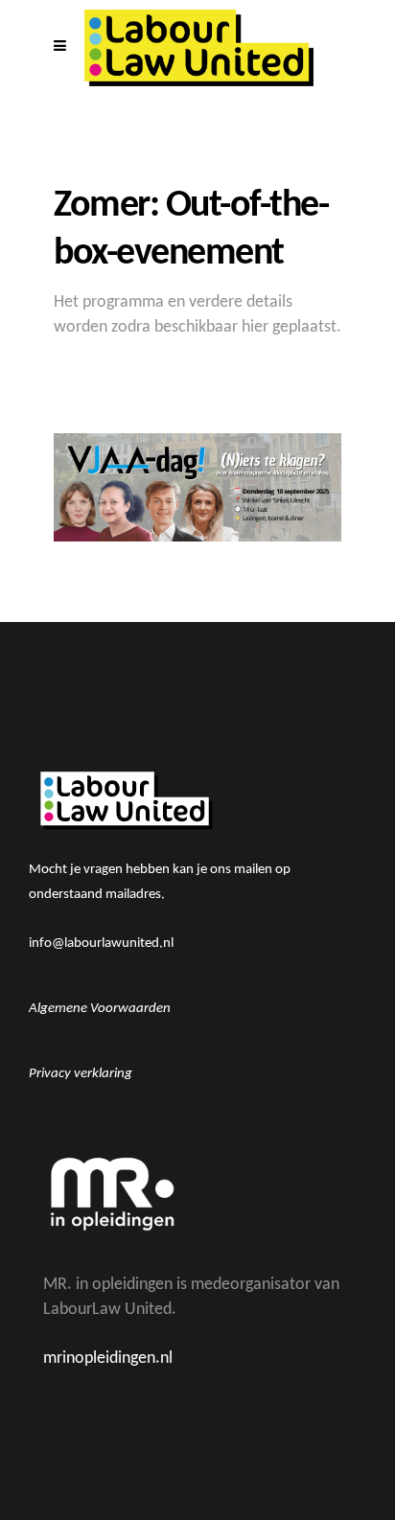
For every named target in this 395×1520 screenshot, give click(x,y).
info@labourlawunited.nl (101, 943)
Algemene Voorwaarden (100, 1009)
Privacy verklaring (80, 1074)
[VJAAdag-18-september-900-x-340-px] (197, 487)
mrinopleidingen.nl (108, 1358)
